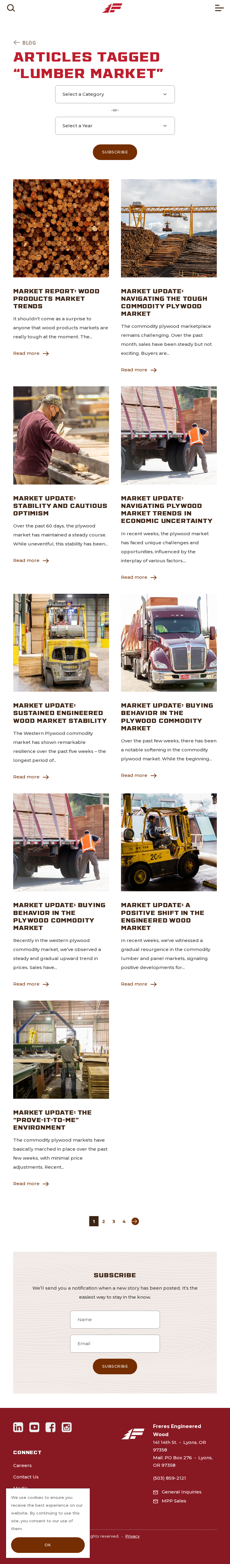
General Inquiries (182, 1492)
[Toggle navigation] (219, 8)
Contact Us (26, 1477)
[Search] (11, 8)
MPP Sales (174, 1501)
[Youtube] (34, 1427)
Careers (22, 1465)
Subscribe (115, 151)
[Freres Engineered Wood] (112, 8)
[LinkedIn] (18, 1427)
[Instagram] (67, 1427)
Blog (29, 42)
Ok (48, 1544)
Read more (26, 353)
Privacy (132, 1536)
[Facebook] (51, 1427)
